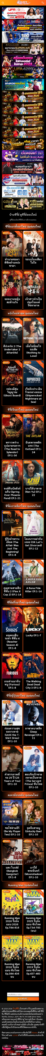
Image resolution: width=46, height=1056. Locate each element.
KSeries (35, 1032)
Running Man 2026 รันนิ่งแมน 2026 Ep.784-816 (12, 922)
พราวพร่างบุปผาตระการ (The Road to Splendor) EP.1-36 (12, 449)
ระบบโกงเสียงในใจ (33, 260)
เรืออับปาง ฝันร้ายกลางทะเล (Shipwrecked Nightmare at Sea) (33, 395)
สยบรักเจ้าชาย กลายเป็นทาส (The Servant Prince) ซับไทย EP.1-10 (33, 781)
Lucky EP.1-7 (33, 635)
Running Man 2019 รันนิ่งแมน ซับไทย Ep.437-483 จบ (33, 970)
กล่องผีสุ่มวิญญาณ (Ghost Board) (12, 392)
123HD (15, 1035)
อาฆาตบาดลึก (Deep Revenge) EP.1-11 (33, 733)
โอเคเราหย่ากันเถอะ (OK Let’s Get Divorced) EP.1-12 (33, 543)
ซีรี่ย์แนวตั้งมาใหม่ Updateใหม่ (23, 226)
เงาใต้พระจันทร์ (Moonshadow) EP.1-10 (33, 872)
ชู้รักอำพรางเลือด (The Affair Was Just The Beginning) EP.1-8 (12, 547)
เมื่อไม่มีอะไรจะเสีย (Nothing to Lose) (33, 350)
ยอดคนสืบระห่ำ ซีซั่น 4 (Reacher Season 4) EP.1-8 (12, 641)
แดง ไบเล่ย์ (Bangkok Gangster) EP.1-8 (12, 872)
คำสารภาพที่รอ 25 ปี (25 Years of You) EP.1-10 (12, 779)
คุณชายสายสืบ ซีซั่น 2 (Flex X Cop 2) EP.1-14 (12, 591)
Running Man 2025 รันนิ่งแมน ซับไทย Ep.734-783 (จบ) (33, 924)
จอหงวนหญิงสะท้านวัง (12, 300)
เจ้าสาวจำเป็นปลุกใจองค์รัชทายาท (33, 302)
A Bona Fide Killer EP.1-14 (33, 589)
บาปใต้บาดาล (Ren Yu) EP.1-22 (33, 492)
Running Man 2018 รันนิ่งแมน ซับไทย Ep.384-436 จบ (12, 970)
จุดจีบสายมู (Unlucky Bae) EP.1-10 (33, 831)
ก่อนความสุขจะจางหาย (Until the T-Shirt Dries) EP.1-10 (12, 735)
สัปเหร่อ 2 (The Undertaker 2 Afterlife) (12, 349)
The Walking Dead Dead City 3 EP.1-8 (33, 684)
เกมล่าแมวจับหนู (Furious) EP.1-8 (12, 684)
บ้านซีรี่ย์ (16, 1008)
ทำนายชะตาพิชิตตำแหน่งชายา (12, 262)
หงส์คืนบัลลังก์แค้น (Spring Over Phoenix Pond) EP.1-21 (12, 493)
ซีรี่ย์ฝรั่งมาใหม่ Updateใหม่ (23, 602)
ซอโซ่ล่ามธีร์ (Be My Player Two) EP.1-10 (12, 831)
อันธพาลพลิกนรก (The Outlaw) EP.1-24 (33, 447)
